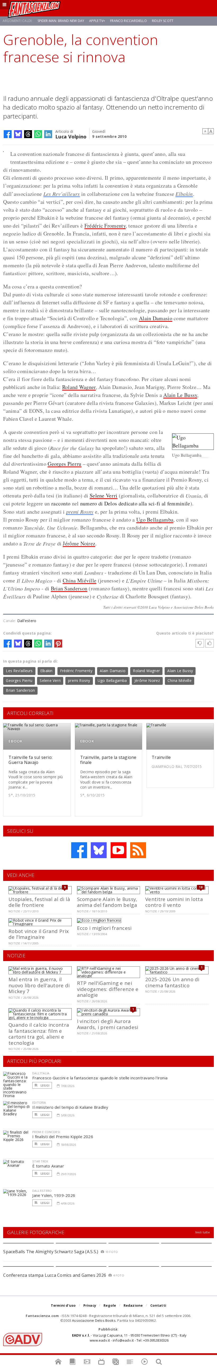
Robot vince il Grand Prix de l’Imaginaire (38, 934)
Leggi (44, 1085)
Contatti (158, 1305)
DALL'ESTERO (42, 1190)
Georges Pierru (64, 463)
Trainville (161, 757)
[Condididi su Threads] (28, 134)
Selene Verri (103, 495)
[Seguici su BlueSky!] (99, 850)
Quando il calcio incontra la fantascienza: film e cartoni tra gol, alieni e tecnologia (38, 1033)
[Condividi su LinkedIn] (48, 134)
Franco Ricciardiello (128, 21)
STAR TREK (40, 1161)
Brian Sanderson (69, 588)
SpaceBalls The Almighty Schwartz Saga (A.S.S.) (50, 1252)
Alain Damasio (155, 318)
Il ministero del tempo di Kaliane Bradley (70, 1107)
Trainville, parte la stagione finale (108, 759)
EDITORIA (39, 1102)
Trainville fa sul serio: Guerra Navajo (30, 759)
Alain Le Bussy (180, 395)
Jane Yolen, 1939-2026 (53, 1195)
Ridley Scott (162, 21)
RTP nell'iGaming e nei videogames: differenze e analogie (108, 989)
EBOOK (15, 741)
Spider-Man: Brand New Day (61, 21)
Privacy (89, 1305)
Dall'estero (26, 620)
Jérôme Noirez (79, 543)
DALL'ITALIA (40, 1073)
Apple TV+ (97, 21)
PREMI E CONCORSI (46, 1131)
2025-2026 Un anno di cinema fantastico (172, 982)
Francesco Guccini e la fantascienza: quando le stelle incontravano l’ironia (100, 1077)
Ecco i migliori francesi (104, 928)
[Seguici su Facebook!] (79, 850)
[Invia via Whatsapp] (38, 134)
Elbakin (184, 193)
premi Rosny (79, 511)
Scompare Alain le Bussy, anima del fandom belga (107, 902)
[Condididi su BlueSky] (17, 134)
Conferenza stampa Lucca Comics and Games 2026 (54, 1275)
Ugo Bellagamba (154, 519)
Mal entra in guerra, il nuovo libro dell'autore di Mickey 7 (39, 985)
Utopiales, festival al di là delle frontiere (39, 902)
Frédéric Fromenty (105, 225)
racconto (60, 503)
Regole (109, 1305)
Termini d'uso (63, 1305)
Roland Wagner (79, 387)
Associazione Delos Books (94, 1320)
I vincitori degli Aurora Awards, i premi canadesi (107, 1024)
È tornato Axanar (48, 1166)
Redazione (133, 1305)
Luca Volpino (71, 136)
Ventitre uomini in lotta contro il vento (174, 902)
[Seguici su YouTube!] (119, 850)
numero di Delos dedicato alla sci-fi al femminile (135, 503)
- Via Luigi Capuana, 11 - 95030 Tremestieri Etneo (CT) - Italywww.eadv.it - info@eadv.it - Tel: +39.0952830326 (129, 1337)
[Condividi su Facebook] (7, 134)
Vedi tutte (202, 1232)
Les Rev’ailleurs (61, 193)
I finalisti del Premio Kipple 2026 (62, 1136)
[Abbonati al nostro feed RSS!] (138, 850)
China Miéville (79, 580)
